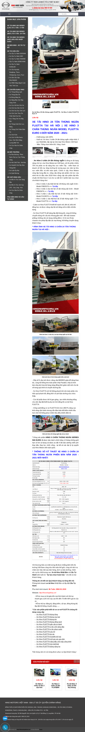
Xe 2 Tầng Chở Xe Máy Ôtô (16, 120)
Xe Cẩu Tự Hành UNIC (16, 56)
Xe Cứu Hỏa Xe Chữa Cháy (16, 147)
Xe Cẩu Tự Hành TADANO (17, 59)
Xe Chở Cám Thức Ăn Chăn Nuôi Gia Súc (16, 115)
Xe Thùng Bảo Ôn (14, 94)
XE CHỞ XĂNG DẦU (14, 177)
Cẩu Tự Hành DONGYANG (17, 61)
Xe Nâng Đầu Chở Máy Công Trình (16, 101)
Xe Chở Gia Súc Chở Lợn (17, 110)
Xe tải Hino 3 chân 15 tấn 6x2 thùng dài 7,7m (72, 686)
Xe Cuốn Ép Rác (14, 170)
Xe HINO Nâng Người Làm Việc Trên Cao (17, 84)
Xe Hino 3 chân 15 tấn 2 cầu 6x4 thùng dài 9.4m (39, 687)
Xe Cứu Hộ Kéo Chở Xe (16, 105)
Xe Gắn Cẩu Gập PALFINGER (14, 79)
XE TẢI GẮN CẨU (13, 51)
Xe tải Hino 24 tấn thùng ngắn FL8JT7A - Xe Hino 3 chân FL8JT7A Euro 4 (55, 112)
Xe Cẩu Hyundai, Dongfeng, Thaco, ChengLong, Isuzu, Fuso (16, 72)
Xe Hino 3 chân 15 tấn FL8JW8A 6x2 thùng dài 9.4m (55, 687)
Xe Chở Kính (13, 135)
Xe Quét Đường (14, 173)
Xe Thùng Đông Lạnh (15, 92)
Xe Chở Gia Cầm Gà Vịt (16, 108)
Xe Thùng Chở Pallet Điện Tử (17, 131)
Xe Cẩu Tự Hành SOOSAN (17, 53)
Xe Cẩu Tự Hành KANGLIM (14, 65)
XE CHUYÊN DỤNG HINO (15, 89)
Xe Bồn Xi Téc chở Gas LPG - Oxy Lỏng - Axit (16, 186)
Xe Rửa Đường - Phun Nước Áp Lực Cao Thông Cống (17, 157)
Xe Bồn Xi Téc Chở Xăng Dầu (17, 181)
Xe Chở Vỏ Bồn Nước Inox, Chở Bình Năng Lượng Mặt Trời (16, 140)
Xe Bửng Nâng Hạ (14, 97)
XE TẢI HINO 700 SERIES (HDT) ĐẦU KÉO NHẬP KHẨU (15, 39)
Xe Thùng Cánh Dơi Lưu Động (16, 125)
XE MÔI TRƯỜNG (13, 152)
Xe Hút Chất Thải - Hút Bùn (17, 162)
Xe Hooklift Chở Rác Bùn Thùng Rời (17, 166)
